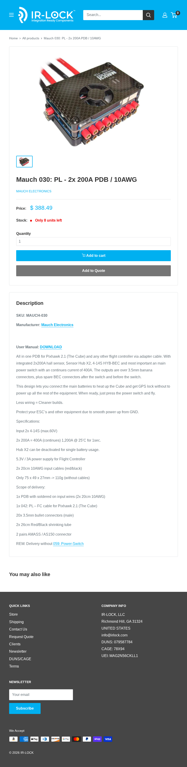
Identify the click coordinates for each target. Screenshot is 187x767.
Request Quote (21, 637)
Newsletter (17, 651)
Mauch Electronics (33, 191)
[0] (174, 15)
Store (13, 614)
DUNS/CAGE (20, 659)
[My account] (165, 15)
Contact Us (18, 629)
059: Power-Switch (68, 544)
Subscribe (25, 708)
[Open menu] (11, 15)
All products (30, 38)
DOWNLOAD (51, 347)
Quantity (23, 234)
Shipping (16, 622)
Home (13, 38)
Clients (15, 644)
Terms (14, 666)
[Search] (148, 15)
